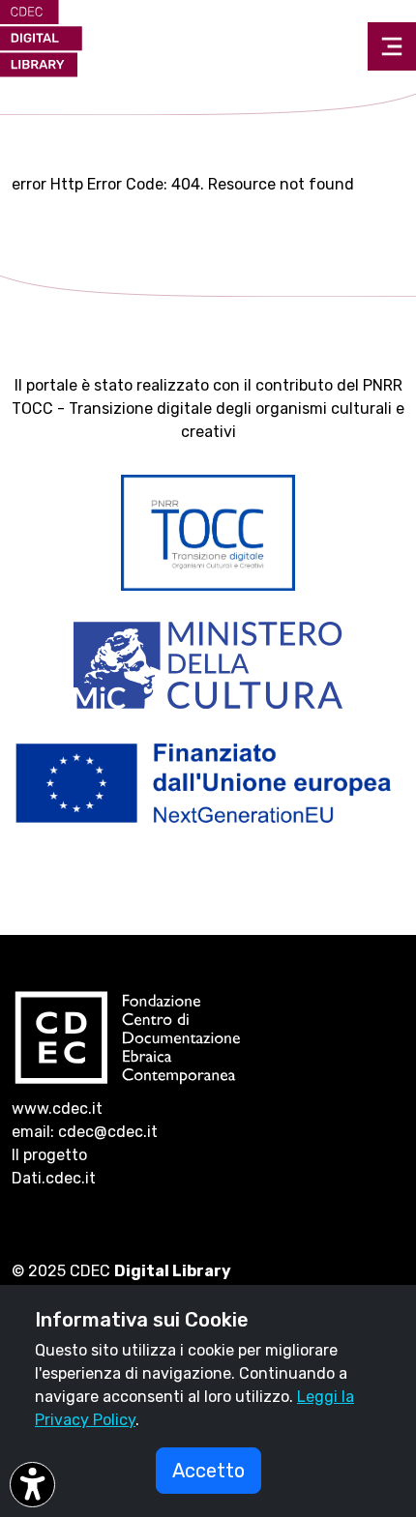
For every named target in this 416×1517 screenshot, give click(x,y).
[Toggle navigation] (392, 46)
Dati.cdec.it (54, 1178)
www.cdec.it (57, 1108)
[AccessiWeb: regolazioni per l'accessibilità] (32, 1484)
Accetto (208, 1470)
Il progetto (49, 1155)
